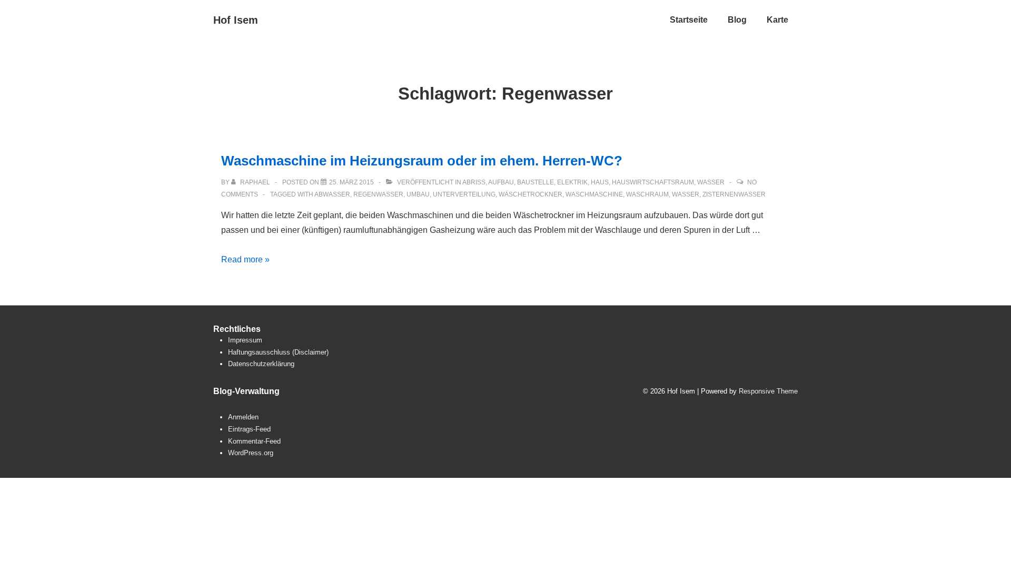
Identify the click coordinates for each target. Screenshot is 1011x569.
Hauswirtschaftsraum (653, 182)
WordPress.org (250, 453)
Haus (600, 182)
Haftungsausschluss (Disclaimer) (278, 352)
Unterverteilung (464, 194)
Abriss (473, 182)
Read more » (245, 259)
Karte (777, 19)
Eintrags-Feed (249, 429)
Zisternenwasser (734, 194)
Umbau (418, 194)
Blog (737, 19)
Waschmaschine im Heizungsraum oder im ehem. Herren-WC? (421, 161)
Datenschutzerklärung (261, 364)
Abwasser (332, 194)
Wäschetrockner (530, 194)
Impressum (245, 340)
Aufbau (501, 182)
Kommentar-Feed (254, 441)
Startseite (689, 19)
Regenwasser (378, 194)
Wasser (711, 182)
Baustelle (535, 182)
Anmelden (243, 417)
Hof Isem (235, 20)
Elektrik (572, 182)
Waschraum (647, 194)
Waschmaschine (594, 194)
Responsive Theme (768, 391)
